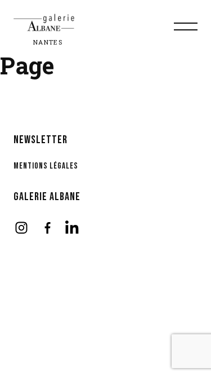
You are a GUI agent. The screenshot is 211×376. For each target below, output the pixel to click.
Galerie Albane (47, 197)
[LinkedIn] (73, 228)
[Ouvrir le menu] (185, 26)
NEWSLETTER (41, 140)
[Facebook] (47, 228)
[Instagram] (21, 228)
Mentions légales (46, 166)
